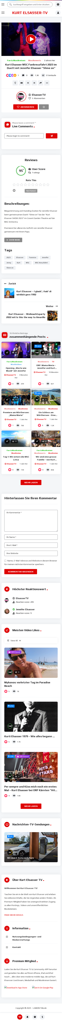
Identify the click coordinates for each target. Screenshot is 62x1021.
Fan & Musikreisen (16, 60)
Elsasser (19, 257)
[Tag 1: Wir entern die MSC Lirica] (16, 439)
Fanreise (32, 257)
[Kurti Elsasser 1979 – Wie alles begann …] (31, 717)
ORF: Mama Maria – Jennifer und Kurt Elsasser (46, 368)
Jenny (8, 263)
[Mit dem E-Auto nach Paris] (31, 847)
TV (53, 362)
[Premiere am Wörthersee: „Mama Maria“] (16, 397)
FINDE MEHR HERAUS (13, 915)
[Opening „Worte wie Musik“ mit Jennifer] (16, 350)
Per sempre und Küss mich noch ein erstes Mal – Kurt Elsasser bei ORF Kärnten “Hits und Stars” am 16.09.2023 (30, 790)
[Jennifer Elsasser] (7, 611)
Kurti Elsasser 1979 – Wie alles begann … (29, 736)
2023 (8, 257)
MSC (27, 263)
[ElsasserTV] (21, 96)
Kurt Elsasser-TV (30, 13)
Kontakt (16, 947)
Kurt (18, 263)
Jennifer (45, 257)
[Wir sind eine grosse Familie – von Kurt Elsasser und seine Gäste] (46, 439)
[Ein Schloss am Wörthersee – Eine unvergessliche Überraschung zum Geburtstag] (46, 397)
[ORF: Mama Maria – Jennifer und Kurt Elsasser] (46, 350)
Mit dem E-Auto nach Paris (20, 858)
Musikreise (23, 409)
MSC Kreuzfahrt (41, 263)
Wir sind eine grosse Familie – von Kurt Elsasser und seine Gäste (46, 459)
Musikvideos (16, 364)
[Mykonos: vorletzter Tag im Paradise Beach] (31, 663)
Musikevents (34, 60)
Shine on (9, 268)
